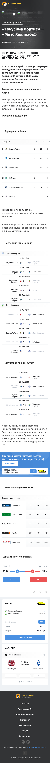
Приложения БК (25, 709)
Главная (25, 704)
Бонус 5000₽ (10, 463)
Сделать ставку (25, 637)
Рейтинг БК (25, 720)
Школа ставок (25, 725)
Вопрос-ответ (25, 736)
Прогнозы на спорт (25, 714)
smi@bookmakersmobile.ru (36, 747)
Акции (25, 731)
